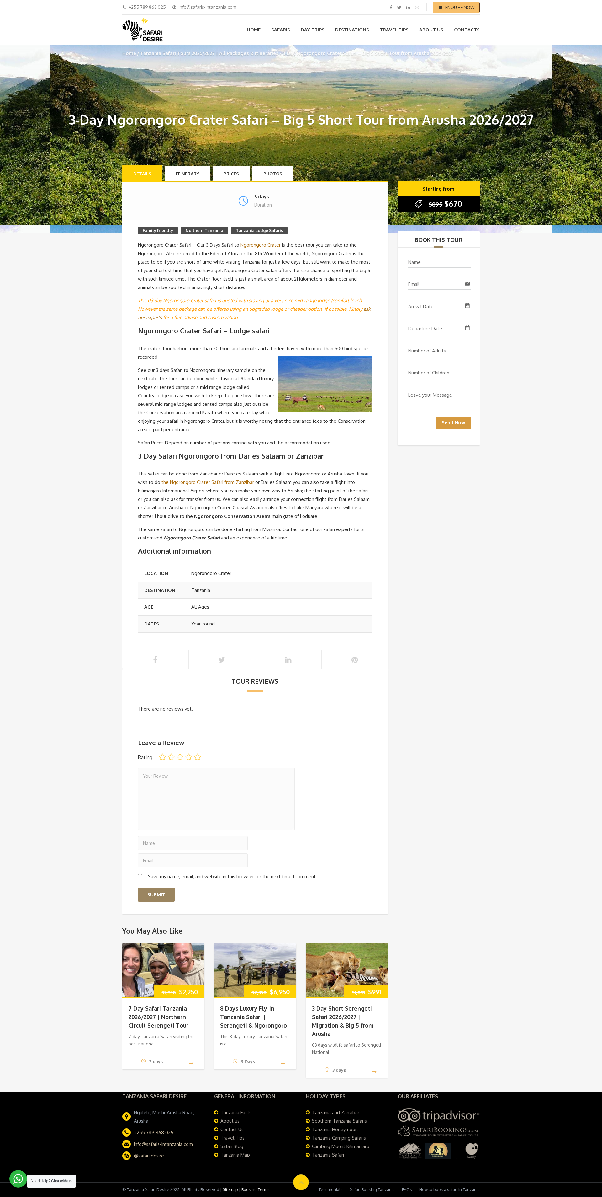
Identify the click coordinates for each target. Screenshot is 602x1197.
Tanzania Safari (328, 1155)
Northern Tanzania (204, 230)
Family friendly (158, 230)
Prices (231, 173)
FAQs (407, 1189)
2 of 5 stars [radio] (171, 757)
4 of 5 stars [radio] (189, 757)
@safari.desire (149, 1156)
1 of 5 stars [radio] (162, 757)
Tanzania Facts (235, 1112)
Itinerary (187, 173)
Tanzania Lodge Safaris (259, 230)
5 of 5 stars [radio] (197, 757)
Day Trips (313, 30)
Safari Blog (231, 1146)
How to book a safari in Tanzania (449, 1189)
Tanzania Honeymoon (335, 1129)
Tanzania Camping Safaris (339, 1138)
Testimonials (331, 1189)
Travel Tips (394, 30)
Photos (272, 173)
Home (254, 30)
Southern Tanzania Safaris (339, 1121)
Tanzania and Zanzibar (335, 1112)
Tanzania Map (235, 1155)
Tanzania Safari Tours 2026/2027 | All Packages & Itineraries (209, 53)
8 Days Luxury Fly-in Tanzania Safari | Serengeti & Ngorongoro (253, 1017)
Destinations (352, 30)
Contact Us (232, 1129)
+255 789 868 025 (153, 1132)
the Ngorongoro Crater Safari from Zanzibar (207, 482)
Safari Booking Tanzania (372, 1189)
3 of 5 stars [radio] (180, 757)
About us (431, 30)
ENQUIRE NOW (460, 7)
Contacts (467, 30)
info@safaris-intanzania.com (163, 1144)
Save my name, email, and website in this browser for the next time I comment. (232, 876)
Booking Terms (255, 1189)
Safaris (280, 30)
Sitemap (230, 1189)
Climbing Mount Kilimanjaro (340, 1146)
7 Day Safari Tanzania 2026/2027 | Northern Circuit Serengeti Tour (158, 1017)
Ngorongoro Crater (260, 245)
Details (142, 173)
